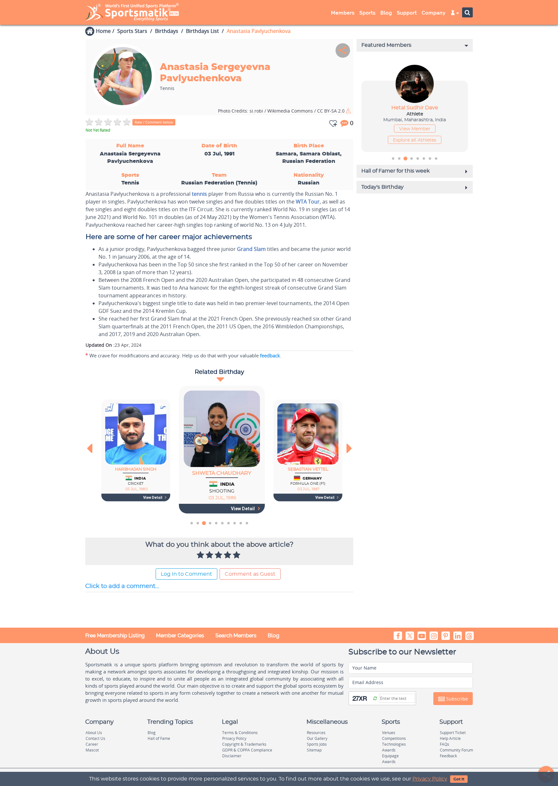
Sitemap (314, 750)
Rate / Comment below (154, 122)
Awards (389, 750)
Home (103, 31)
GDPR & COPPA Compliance (247, 750)
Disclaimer (232, 756)
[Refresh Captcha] (375, 698)
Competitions (394, 738)
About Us (94, 732)
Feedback (448, 756)
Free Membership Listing (115, 635)
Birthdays (166, 31)
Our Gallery (317, 738)
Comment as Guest (250, 574)
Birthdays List (202, 31)
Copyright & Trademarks (244, 744)
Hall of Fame (159, 738)
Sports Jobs (317, 744)
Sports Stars (132, 31)
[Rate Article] (237, 555)
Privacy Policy (429, 778)
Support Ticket (453, 732)
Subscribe (456, 699)
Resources (316, 732)
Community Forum (456, 750)
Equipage (390, 756)
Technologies (394, 744)
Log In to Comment (186, 574)
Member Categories (180, 635)
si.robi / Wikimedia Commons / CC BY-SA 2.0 (282, 111)
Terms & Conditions (240, 732)
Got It (458, 779)
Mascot (92, 750)
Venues (388, 732)
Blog (273, 635)
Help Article (450, 738)
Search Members (235, 635)
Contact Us (95, 738)
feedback (270, 355)
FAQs (444, 744)
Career (92, 744)
